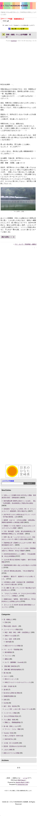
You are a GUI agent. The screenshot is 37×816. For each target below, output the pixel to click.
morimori (14, 41)
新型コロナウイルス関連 (12, 646)
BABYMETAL (9, 739)
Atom (23, 780)
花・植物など (8, 619)
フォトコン (8, 656)
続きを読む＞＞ (7, 237)
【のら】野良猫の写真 (11, 716)
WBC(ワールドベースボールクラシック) (18, 682)
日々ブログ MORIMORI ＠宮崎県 (14, 6)
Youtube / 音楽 (8, 733)
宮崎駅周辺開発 (9, 696)
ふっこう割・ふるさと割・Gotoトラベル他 (18, 709)
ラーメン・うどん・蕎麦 (12, 729)
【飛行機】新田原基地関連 (12, 669)
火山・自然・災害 (10, 639)
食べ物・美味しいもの (11, 726)
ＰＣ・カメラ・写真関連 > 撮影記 (25, 244)
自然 (5, 699)
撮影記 (7, 659)
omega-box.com (22, 784)
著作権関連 (8, 652)
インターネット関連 (10, 713)
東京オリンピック (10, 679)
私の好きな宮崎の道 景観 (12, 693)
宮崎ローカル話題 (10, 636)
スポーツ (6, 676)
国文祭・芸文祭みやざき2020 (13, 746)
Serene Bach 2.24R (22, 782)
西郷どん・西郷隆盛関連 (12, 722)
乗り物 (6, 673)
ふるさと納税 (8, 749)
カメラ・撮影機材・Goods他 (14, 662)
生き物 (6, 703)
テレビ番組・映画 (9, 719)
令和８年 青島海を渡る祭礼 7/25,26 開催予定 (19, 571)
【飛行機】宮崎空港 (10, 666)
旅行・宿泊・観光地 (10, 706)
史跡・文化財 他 (9, 686)
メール (25, 778)
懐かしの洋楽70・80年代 (13, 736)
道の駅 (6, 689)
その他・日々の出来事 (11, 743)
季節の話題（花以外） (11, 626)
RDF (19, 780)
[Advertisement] (18, 62)
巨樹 (6, 622)
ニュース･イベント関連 (11, 629)
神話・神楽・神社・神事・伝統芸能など (18, 632)
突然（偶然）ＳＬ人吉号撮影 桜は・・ (17, 36)
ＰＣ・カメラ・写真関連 (11, 649)
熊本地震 (8, 642)
